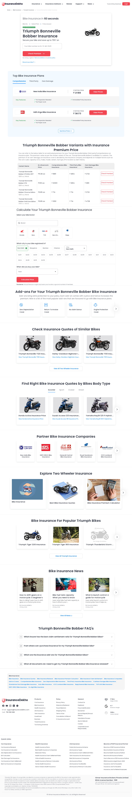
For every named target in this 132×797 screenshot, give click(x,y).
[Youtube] (7, 706)
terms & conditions (39, 58)
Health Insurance (40, 708)
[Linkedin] (14, 706)
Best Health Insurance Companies (46, 750)
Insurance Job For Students (112, 767)
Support (79, 4)
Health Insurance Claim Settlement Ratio (48, 755)
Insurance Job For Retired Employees (115, 769)
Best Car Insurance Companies (11, 764)
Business (37, 719)
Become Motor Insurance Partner (114, 750)
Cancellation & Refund (63, 716)
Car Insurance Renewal (8, 747)
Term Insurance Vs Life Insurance (80, 755)
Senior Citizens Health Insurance (45, 767)
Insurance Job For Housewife (113, 764)
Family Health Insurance (43, 764)
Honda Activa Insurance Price (32, 415)
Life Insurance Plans (76, 761)
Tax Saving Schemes (41, 725)
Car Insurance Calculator (9, 750)
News (90, 4)
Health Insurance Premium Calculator (47, 761)
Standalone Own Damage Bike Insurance (23, 684)
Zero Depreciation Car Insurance (11, 753)
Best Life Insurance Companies (79, 758)
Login (126, 4)
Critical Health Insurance (43, 758)
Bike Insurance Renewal (45, 679)
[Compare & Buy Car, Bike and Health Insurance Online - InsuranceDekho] (12, 4)
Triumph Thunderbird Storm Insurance (103, 544)
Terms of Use (60, 713)
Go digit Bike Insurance (36, 687)
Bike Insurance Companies (113, 679)
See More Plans (65, 131)
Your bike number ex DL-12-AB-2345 (37, 46)
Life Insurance (39, 711)
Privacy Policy (60, 702)
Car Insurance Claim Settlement (11, 761)
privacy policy (51, 58)
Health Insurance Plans (42, 747)
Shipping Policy (61, 711)
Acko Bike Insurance (45, 684)
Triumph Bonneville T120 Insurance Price (37, 353)
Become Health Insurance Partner (114, 753)
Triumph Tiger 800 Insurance (65, 544)
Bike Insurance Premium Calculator (103, 503)
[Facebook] (3, 706)
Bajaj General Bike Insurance (84, 684)
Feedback (81, 705)
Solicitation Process (84, 718)
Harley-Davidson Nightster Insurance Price (72, 353)
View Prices (98, 92)
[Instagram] (10, 706)
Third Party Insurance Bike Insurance (79, 681)
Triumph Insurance (69, 556)
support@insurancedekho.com (18, 710)
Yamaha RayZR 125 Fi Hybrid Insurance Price (106, 415)
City (67, 247)
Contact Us (81, 702)
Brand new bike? (28, 62)
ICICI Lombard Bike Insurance (63, 684)
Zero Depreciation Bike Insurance (54, 681)
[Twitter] (17, 706)
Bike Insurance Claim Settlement (91, 679)
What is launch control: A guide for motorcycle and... (97, 596)
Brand (23, 223)
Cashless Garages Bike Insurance (104, 681)
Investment (38, 716)
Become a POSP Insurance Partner (114, 747)
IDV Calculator (5, 755)
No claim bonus (75, 309)
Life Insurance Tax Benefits (78, 764)
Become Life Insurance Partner (113, 755)
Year (20, 271)
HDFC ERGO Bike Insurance (18, 687)
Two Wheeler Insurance (69, 368)
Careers (80, 724)
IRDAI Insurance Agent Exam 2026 (114, 761)
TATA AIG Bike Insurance (104, 684)
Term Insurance (39, 713)
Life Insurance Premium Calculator (80, 767)
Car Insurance (39, 702)
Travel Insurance (40, 722)
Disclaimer (81, 711)
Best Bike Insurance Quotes (62, 503)
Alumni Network (82, 721)
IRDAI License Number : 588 (106, 780)
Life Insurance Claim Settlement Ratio (81, 753)
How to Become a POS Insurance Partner (116, 758)
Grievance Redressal (62, 705)
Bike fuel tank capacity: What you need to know (64, 596)
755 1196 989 (10, 712)
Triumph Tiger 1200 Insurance (32, 544)
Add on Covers (14, 681)
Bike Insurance (18, 501)
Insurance (36, 4)
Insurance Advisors (53, 4)
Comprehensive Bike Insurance (31, 681)
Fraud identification (84, 708)
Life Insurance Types (76, 750)
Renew (69, 4)
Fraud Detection (61, 708)
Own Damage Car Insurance (10, 758)
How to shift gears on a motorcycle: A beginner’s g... (31, 596)
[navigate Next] (115, 308)
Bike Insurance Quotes (27, 679)
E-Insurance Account (63, 719)
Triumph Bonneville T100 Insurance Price (104, 353)
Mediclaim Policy (40, 753)
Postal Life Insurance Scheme (79, 747)
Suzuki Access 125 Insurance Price (68, 415)
